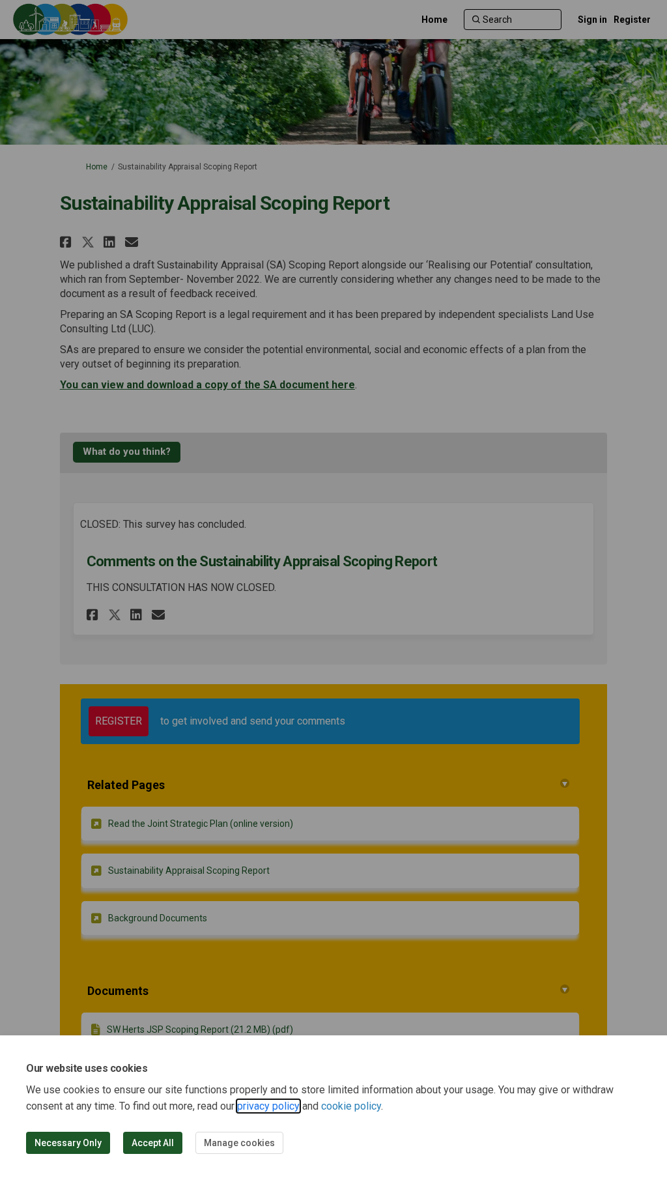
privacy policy (268, 1106)
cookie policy (351, 1106)
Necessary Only (68, 1143)
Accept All (153, 1143)
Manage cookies (239, 1143)
